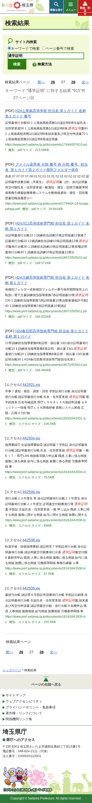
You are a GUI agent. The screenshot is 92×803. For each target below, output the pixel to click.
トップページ (12, 670)
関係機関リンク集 (19, 719)
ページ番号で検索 (59, 48)
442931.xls (31, 385)
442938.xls (31, 540)
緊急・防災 (85, 9)
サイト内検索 (26, 42)
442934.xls (31, 438)
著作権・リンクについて (24, 713)
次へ (85, 82)
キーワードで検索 (25, 48)
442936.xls (31, 492)
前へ (41, 82)
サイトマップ (16, 695)
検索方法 (45, 64)
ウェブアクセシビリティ (24, 701)
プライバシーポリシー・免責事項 (30, 707)
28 (73, 82)
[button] (56, 6)
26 (53, 82)
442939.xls (31, 588)
